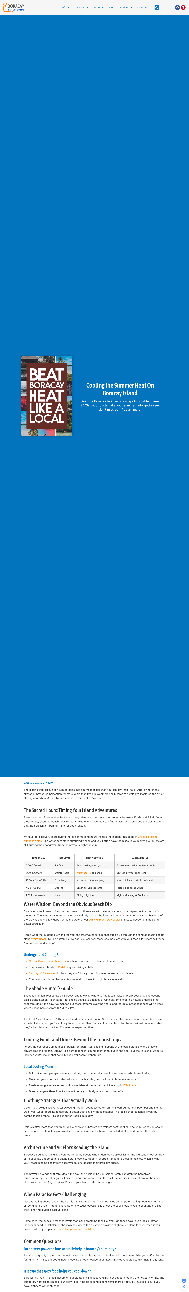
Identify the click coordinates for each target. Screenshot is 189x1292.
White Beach (39, 939)
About (140, 7)
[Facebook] (177, 7)
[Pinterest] (183, 7)
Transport (79, 7)
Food (111, 7)
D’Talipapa (129, 1085)
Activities (124, 7)
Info (64, 7)
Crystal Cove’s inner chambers (47, 961)
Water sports (83, 872)
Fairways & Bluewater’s (43, 973)
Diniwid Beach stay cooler (104, 919)
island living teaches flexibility (75, 1229)
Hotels (96, 7)
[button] (157, 7)
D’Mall (62, 967)
